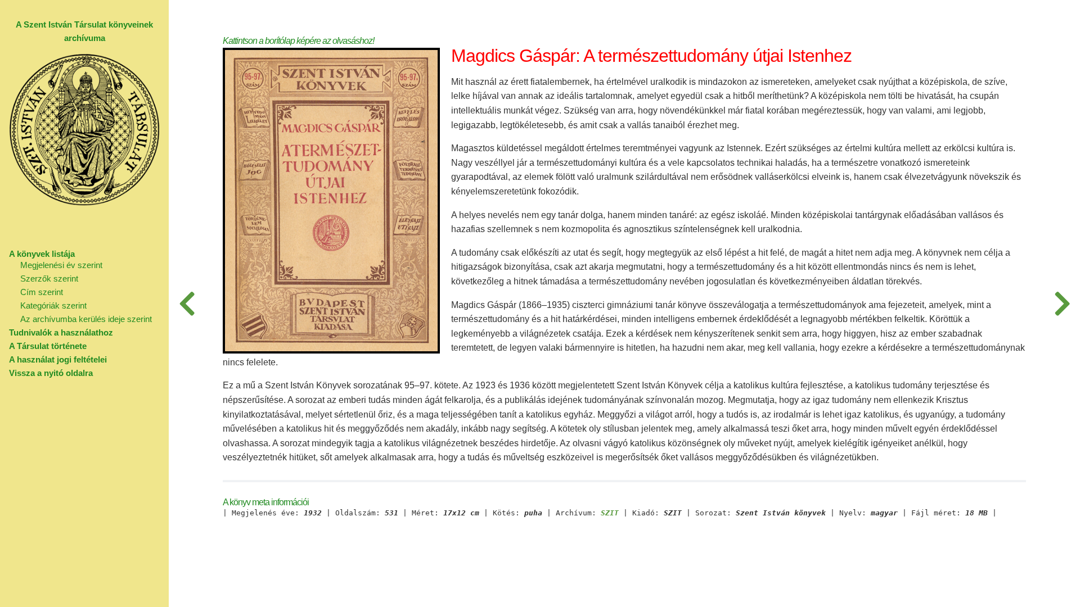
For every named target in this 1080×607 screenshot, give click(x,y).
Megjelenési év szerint (61, 265)
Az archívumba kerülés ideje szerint (86, 319)
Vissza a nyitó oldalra (51, 373)
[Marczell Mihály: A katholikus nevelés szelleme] (1062, 303)
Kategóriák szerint (53, 305)
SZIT (610, 513)
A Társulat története (48, 346)
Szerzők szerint (49, 278)
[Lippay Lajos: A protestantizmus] (187, 303)
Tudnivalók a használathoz (61, 332)
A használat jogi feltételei (58, 359)
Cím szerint (41, 292)
